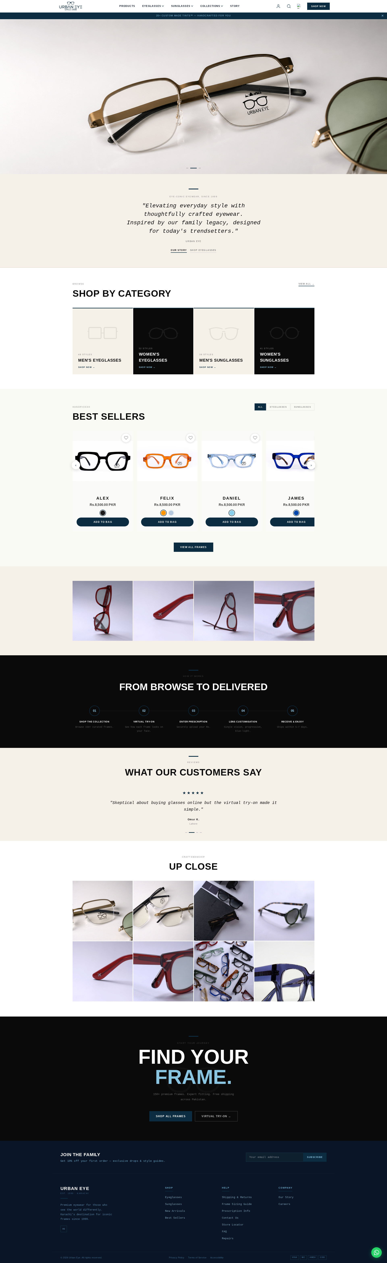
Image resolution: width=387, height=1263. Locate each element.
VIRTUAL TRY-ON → (216, 1116)
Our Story (286, 1197)
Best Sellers (175, 1217)
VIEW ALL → (306, 284)
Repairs (228, 1238)
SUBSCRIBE (315, 1157)
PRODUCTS (127, 6)
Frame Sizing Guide (237, 1204)
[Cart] (299, 6)
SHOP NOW (318, 6)
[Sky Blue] (232, 513)
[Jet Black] (103, 513)
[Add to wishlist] (126, 438)
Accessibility (217, 1257)
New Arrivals (175, 1211)
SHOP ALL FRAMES (171, 1116)
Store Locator (232, 1224)
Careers (284, 1204)
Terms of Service (197, 1257)
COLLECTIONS (210, 6)
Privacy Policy (176, 1257)
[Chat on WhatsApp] (376, 1252)
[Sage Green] (171, 513)
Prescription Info (236, 1211)
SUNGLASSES (180, 6)
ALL (260, 407)
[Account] (278, 6)
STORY (235, 6)
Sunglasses (173, 1204)
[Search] (289, 6)
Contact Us (230, 1217)
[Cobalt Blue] (296, 513)
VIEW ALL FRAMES (193, 547)
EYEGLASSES (151, 6)
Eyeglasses (173, 1197)
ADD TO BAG (103, 522)
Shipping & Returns (237, 1197)
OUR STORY (179, 250)
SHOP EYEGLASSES (203, 250)
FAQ (224, 1231)
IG (63, 1229)
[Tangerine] (163, 513)
